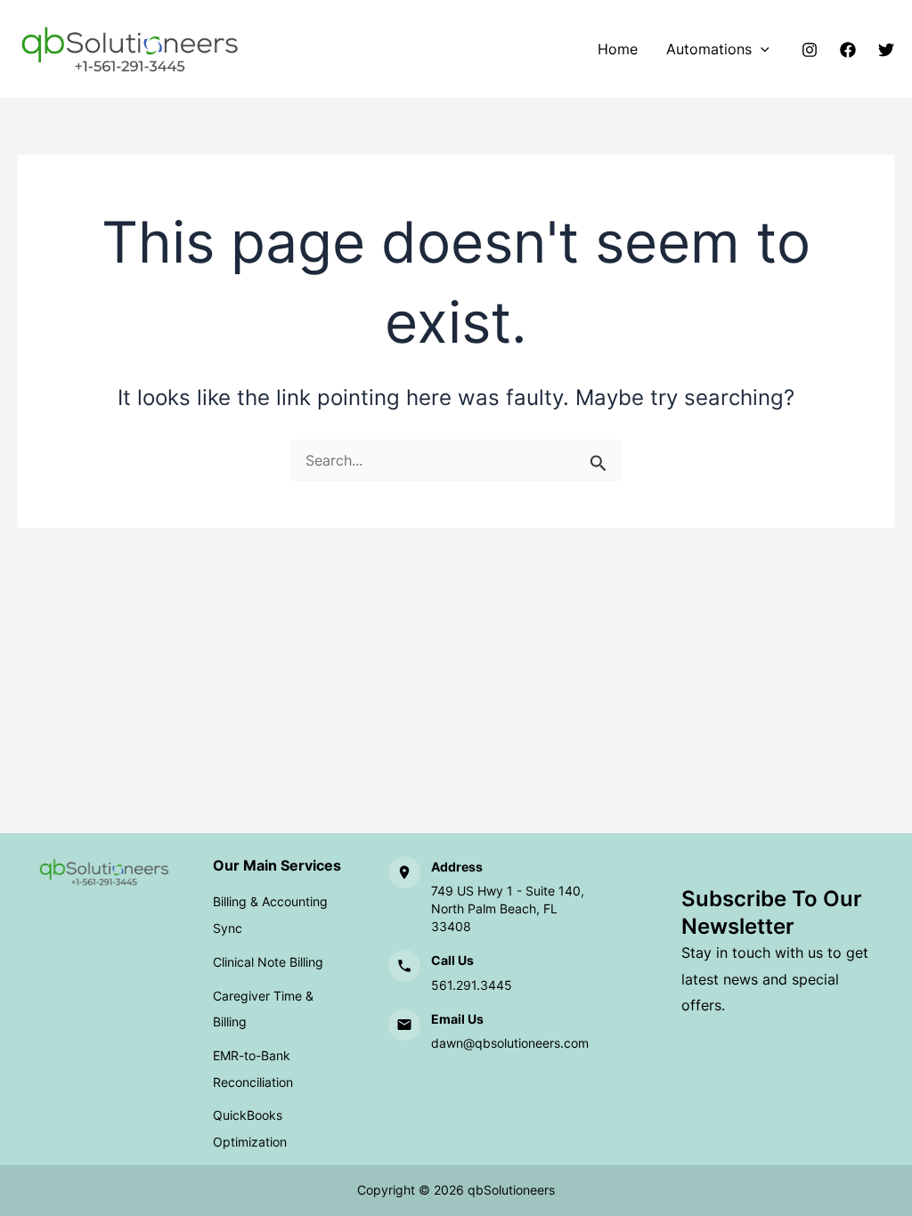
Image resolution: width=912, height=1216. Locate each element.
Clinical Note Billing (268, 961)
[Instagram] (810, 50)
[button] (761, 49)
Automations (709, 49)
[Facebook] (848, 50)
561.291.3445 (471, 985)
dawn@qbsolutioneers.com (510, 1042)
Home (618, 49)
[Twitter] (886, 50)
